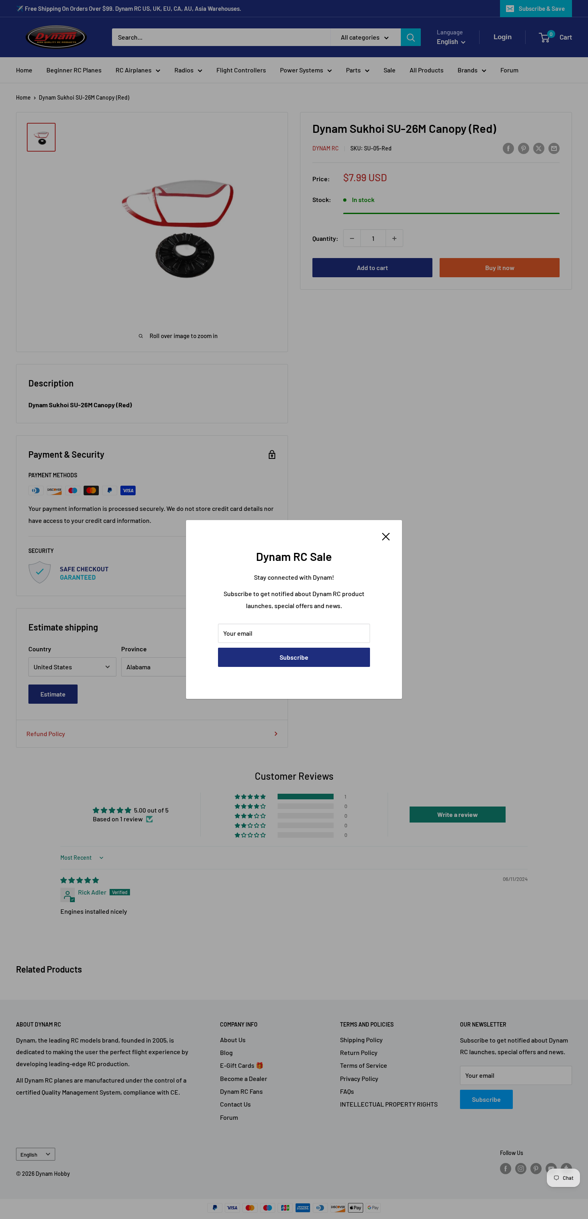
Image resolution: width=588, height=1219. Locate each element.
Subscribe (294, 657)
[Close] (386, 536)
